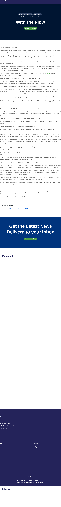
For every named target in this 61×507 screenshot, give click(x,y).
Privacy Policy (30, 476)
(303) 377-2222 (4, 428)
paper (6, 111)
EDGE (49, 73)
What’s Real (38, 384)
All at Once (37, 345)
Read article (5, 297)
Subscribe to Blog (30, 28)
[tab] (30, 28)
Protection (6, 384)
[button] (7, 208)
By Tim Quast (24, 16)
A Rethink (6, 281)
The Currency (38, 281)
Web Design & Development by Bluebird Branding (30, 482)
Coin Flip (6, 322)
